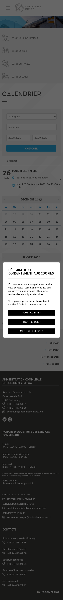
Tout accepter (31, 313)
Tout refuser (31, 322)
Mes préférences (31, 331)
